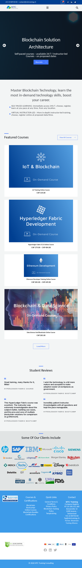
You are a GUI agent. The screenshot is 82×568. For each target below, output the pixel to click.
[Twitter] (55, 550)
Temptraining (51, 514)
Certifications (31, 515)
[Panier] (62, 2)
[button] (47, 8)
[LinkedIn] (50, 550)
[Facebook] (45, 550)
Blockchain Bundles (30, 512)
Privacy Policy (51, 507)
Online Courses (31, 510)
